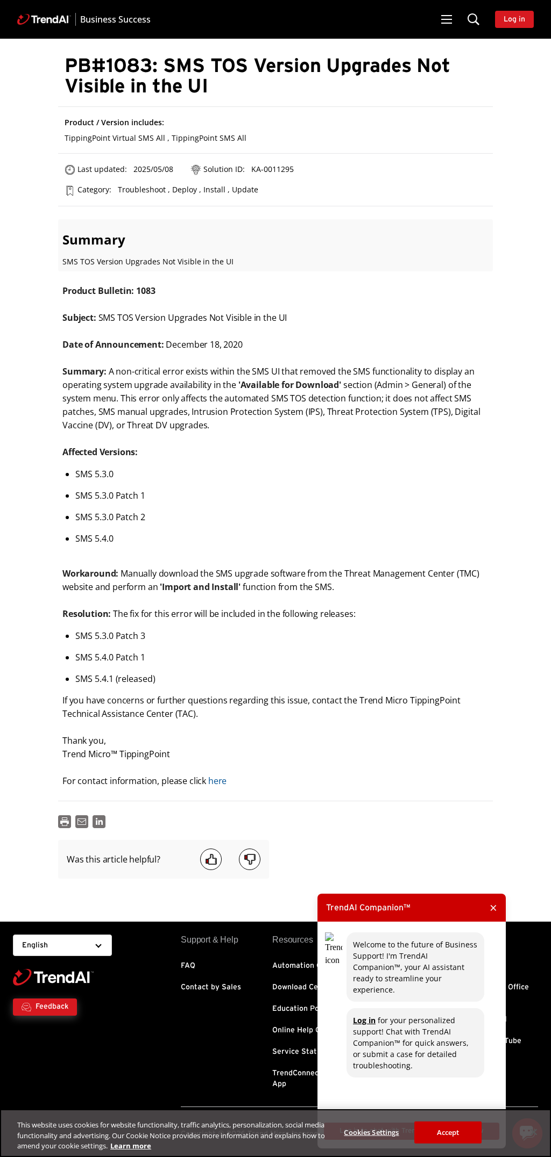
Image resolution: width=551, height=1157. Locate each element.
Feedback (52, 1006)
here (217, 781)
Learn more (130, 1146)
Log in (364, 1020)
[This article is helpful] (211, 859)
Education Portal (302, 1008)
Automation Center (306, 965)
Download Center (302, 987)
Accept (448, 1132)
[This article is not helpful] (249, 859)
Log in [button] (514, 19)
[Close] (534, 1132)
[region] (275, 1133)
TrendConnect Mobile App (309, 1078)
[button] (446, 19)
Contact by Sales (211, 987)
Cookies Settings (371, 1132)
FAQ (188, 965)
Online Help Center (306, 1030)
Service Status (298, 1051)
